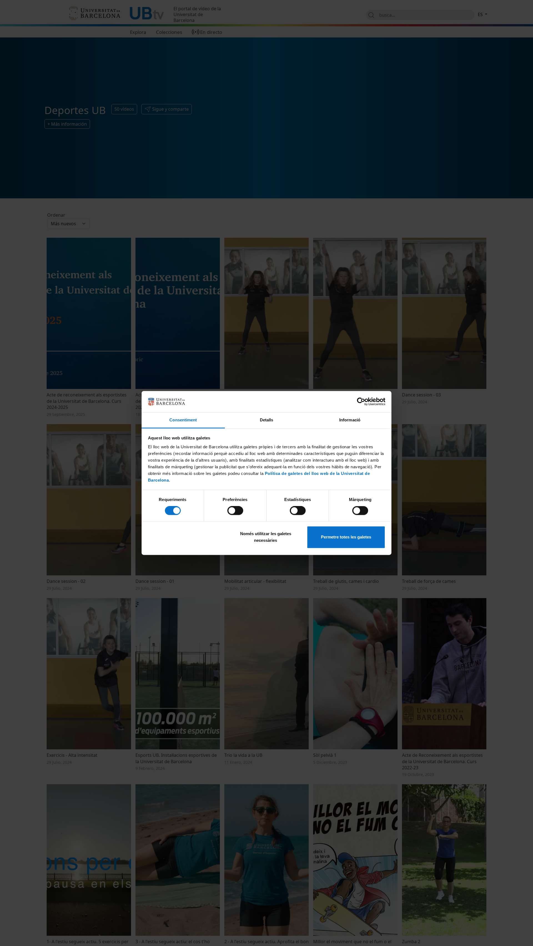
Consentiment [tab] (183, 420)
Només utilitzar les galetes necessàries (265, 537)
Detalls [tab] (266, 420)
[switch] (235, 510)
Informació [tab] (349, 420)
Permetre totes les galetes (346, 537)
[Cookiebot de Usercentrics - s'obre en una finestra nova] (361, 402)
